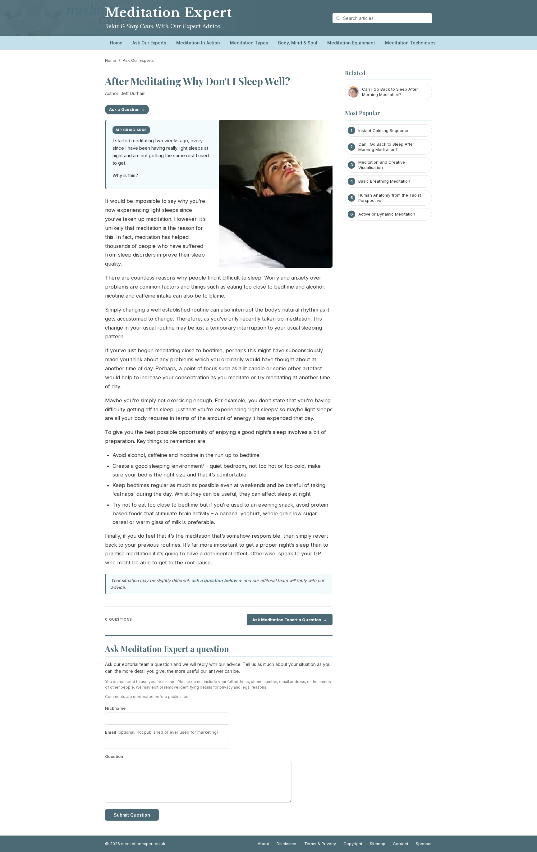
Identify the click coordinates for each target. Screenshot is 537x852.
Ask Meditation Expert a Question (286, 619)
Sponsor (424, 843)
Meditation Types (249, 42)
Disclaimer (287, 843)
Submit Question (132, 815)
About (263, 843)
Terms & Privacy (320, 843)
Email (161, 732)
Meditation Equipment (351, 42)
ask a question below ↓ (216, 580)
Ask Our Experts (149, 42)
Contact (400, 843)
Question (114, 756)
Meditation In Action (198, 42)
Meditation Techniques (410, 42)
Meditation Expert (168, 13)
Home (116, 42)
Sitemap (377, 843)
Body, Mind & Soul (297, 42)
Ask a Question (124, 109)
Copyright (352, 843)
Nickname (115, 708)
